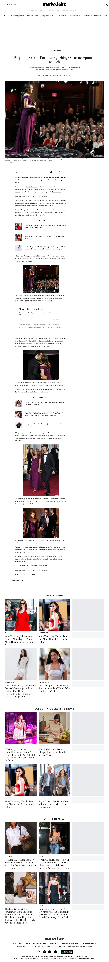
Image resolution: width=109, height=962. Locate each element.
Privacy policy (22, 946)
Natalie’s (18, 556)
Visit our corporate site (80, 956)
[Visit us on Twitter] (38, 951)
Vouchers (74, 11)
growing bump (37, 189)
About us (49, 946)
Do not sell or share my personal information (74, 946)
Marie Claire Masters (32, 16)
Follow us (54, 172)
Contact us (54, 944)
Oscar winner (21, 205)
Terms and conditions (70, 944)
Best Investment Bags (74, 16)
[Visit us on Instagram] (44, 951)
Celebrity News (54, 51)
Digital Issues (98, 16)
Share (19, 172)
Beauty (42, 11)
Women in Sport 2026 (17, 16)
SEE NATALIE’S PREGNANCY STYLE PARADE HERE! (34, 196)
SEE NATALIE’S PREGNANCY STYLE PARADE (31, 570)
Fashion (34, 11)
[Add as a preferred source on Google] (77, 952)
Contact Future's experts (36, 944)
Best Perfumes (87, 16)
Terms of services (37, 324)
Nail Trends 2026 (61, 16)
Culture (65, 11)
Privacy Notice (22, 326)
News (69, 75)
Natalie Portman (31, 187)
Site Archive (17, 944)
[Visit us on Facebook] (49, 951)
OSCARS (18, 574)
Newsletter (63, 172)
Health (50, 11)
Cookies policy (37, 946)
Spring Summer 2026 (47, 16)
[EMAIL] (22, 581)
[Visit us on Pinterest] (55, 951)
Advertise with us (89, 944)
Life (57, 11)
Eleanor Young (44, 75)
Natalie (50, 256)
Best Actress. (56, 192)
